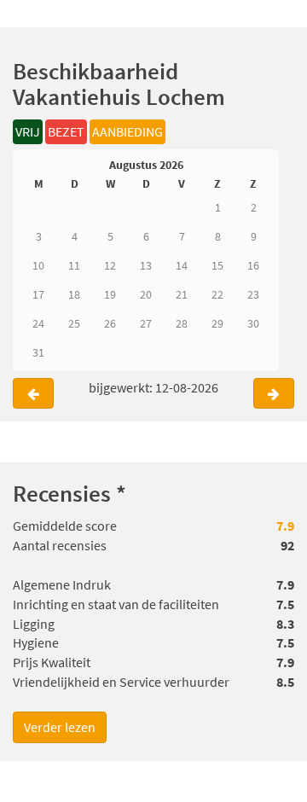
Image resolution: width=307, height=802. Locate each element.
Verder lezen (60, 726)
